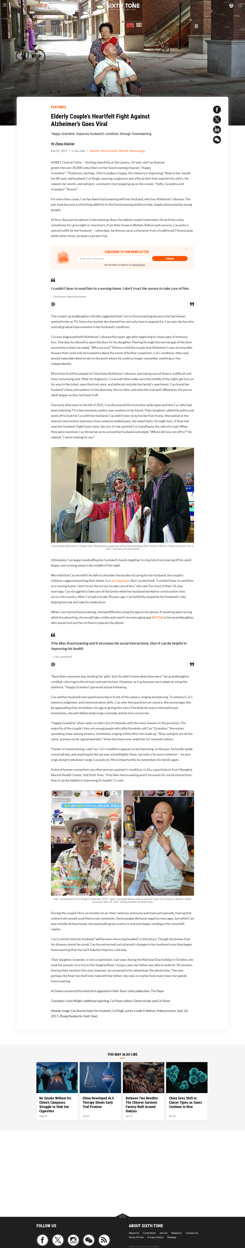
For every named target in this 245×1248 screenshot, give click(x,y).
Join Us (163, 1233)
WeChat (157, 617)
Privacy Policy (155, 1237)
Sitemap (171, 1237)
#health (95, 150)
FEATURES (58, 107)
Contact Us (192, 1233)
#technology (137, 150)
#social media (109, 150)
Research (176, 1233)
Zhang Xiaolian (64, 143)
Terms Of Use (136, 1237)
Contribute (149, 1233)
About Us (134, 1233)
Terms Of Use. (138, 265)
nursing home (119, 580)
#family (123, 150)
